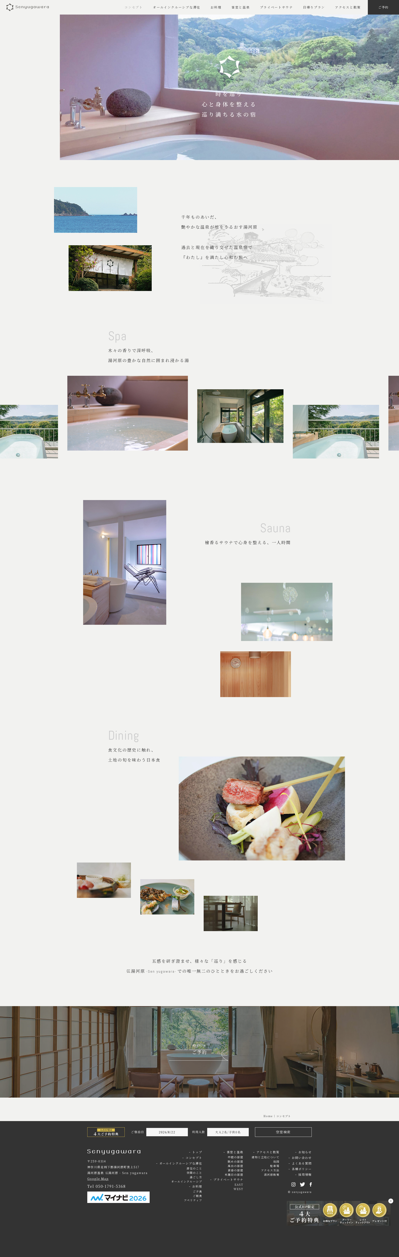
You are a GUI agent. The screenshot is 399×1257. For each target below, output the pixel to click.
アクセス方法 (270, 1170)
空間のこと (194, 1173)
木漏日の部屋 (234, 1175)
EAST (239, 1185)
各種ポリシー (302, 1169)
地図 (276, 1161)
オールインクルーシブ (186, 1181)
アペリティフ (193, 1200)
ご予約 (383, 7)
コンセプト (133, 7)
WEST (238, 1189)
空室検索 (283, 1132)
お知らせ (305, 1152)
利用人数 (198, 1132)
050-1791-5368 (111, 1186)
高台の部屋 (235, 1166)
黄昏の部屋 (235, 1170)
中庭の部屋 (235, 1157)
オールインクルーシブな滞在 (177, 7)
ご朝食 (197, 1196)
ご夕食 (197, 1191)
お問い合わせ (302, 1158)
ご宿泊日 (137, 1132)
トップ (197, 1152)
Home (268, 1116)
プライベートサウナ (276, 7)
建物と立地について (266, 1157)
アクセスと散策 (348, 7)
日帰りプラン (314, 7)
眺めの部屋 (235, 1161)
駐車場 (275, 1166)
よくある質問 (302, 1163)
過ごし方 (196, 1177)
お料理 (216, 7)
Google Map (98, 1179)
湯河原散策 (272, 1175)
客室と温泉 (241, 7)
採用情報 (305, 1174)
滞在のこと (194, 1168)
